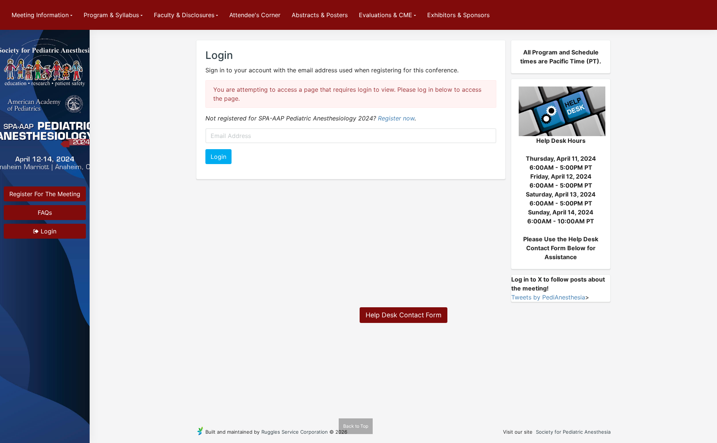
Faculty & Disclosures (184, 15)
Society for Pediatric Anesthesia (573, 432)
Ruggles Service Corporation (294, 432)
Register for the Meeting (44, 194)
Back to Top (355, 426)
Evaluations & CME (385, 15)
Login (47, 231)
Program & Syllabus (111, 15)
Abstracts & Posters (320, 15)
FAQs (45, 212)
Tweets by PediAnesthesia (548, 297)
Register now (396, 118)
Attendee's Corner (254, 15)
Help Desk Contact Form (403, 315)
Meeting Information (40, 15)
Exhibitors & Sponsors (458, 15)
